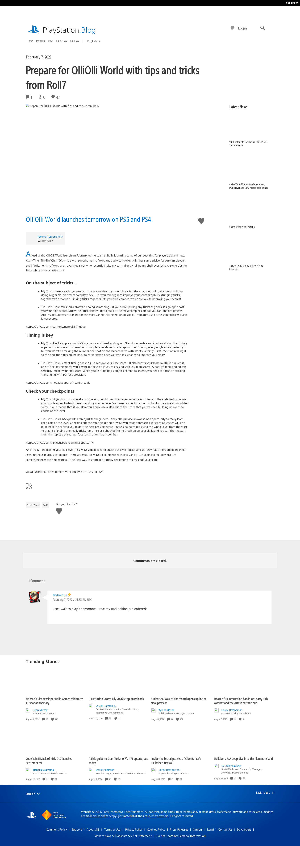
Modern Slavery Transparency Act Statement (123, 836)
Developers (244, 829)
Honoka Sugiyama (43, 769)
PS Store (61, 41)
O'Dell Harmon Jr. (106, 705)
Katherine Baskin (231, 765)
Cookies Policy (156, 829)
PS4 (50, 41)
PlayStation (69, 29)
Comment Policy (56, 829)
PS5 (30, 41)
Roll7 (45, 505)
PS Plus (74, 41)
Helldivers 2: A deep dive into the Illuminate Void (243, 758)
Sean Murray (40, 709)
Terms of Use (112, 829)
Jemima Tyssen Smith (50, 236)
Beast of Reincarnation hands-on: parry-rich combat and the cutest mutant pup (241, 701)
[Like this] (53, 719)
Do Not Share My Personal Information (181, 836)
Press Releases (179, 829)
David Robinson (105, 769)
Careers (197, 829)
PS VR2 (40, 41)
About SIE (93, 829)
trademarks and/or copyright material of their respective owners (127, 816)
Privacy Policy (133, 829)
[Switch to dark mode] (232, 28)
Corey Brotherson (231, 709)
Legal (210, 829)
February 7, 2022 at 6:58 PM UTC (72, 599)
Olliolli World (33, 505)
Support (77, 829)
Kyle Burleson (166, 709)
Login (242, 28)
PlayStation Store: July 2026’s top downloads (116, 699)
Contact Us (225, 829)
